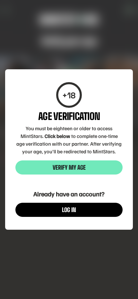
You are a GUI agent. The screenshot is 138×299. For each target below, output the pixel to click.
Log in (69, 209)
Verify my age (69, 167)
